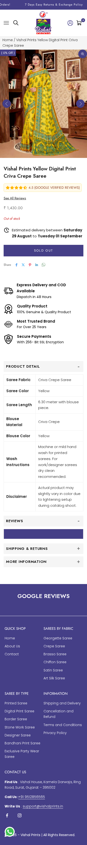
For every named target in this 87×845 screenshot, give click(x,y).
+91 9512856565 (31, 796)
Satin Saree (53, 670)
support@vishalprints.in (43, 806)
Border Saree (16, 719)
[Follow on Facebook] (7, 815)
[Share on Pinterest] (30, 265)
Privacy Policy (55, 732)
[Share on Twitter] (23, 265)
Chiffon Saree (55, 662)
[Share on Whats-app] (43, 264)
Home (7, 40)
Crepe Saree (54, 646)
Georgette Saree (58, 638)
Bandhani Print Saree (22, 743)
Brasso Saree (55, 654)
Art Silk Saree (54, 678)
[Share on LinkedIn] (37, 265)
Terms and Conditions (63, 724)
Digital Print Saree (19, 711)
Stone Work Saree (20, 727)
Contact (12, 654)
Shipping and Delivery (62, 703)
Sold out (43, 250)
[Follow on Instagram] (19, 815)
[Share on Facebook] (16, 265)
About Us (12, 646)
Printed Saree (16, 703)
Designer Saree (18, 735)
